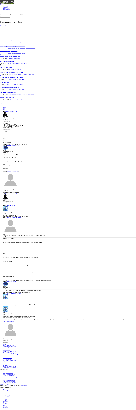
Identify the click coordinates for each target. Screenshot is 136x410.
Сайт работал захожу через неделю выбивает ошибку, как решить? (16, 29)
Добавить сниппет (6, 8)
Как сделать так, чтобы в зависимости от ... (14, 217)
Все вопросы (21, 27)
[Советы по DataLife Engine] (7, 3)
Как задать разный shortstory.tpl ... (9, 375)
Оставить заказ (5, 6)
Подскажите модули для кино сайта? (8, 51)
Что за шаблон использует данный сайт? (9, 25)
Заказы (4, 108)
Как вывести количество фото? (11, 111)
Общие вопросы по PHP (30, 48)
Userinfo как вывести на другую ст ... (9, 374)
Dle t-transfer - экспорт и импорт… (9, 361)
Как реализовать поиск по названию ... (10, 381)
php (14, 48)
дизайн (15, 27)
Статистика (5, 406)
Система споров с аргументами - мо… (10, 366)
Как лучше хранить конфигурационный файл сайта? (12, 46)
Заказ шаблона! (6, 347)
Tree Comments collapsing (7, 359)
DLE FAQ (2, 18)
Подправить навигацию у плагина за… (10, 348)
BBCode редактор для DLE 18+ (8, 356)
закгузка (9, 63)
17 (0, 90)
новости (10, 79)
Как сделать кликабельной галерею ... (10, 380)
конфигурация (10, 48)
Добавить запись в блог (7, 9)
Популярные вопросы (9, 390)
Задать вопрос (3, 4)
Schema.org (19, 74)
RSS (14, 385)
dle (12, 63)
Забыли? (2, 15)
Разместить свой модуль (7, 7)
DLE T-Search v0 (6, 365)
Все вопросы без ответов (4, 384)
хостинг (9, 42)
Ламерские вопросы (8, 393)
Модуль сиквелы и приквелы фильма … (10, 354)
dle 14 (18, 27)
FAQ (3, 389)
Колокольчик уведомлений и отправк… (10, 367)
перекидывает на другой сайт (7, 97)
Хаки (6, 399)
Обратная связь (5, 407)
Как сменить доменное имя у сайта (8, 92)
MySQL (6, 400)
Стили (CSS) (19, 69)
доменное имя (11, 94)
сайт (12, 27)
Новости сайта (5, 401)
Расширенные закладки (11, 281)
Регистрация (6, 15)
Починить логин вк (6, 350)
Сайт (10, 31)
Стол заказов (5, 403)
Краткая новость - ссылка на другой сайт (10, 56)
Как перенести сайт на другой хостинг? (9, 40)
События (4, 107)
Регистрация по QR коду (7, 352)
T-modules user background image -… (9, 362)
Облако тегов (7, 18)
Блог (3, 402)
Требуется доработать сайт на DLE (9, 353)
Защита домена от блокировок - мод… (10, 360)
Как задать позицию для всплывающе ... (10, 382)
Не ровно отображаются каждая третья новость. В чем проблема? (15, 35)
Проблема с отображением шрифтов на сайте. (11, 87)
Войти (22, 14)
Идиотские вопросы (8, 394)
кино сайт (9, 53)
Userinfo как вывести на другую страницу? (14, 293)
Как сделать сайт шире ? (6, 67)
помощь (19, 94)
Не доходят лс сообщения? (8, 373)
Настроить (11, 74)
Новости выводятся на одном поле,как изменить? (11, 77)
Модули (23, 53)
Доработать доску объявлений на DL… (10, 346)
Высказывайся (24, 385)
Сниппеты (4, 405)
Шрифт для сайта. (4, 82)
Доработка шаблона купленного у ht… (10, 345)
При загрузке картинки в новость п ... (10, 376)
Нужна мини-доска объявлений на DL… (10, 351)
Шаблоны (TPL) (28, 27)
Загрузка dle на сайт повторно (7, 61)
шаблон (9, 27)
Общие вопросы (20, 31)
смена (17, 94)
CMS (18, 48)
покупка (4, 344)
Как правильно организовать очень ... (10, 377)
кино (12, 53)
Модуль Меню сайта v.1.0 (10, 205)
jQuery (6, 397)
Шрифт (8, 84)
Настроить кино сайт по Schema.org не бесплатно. (11, 72)
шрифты (10, 89)
